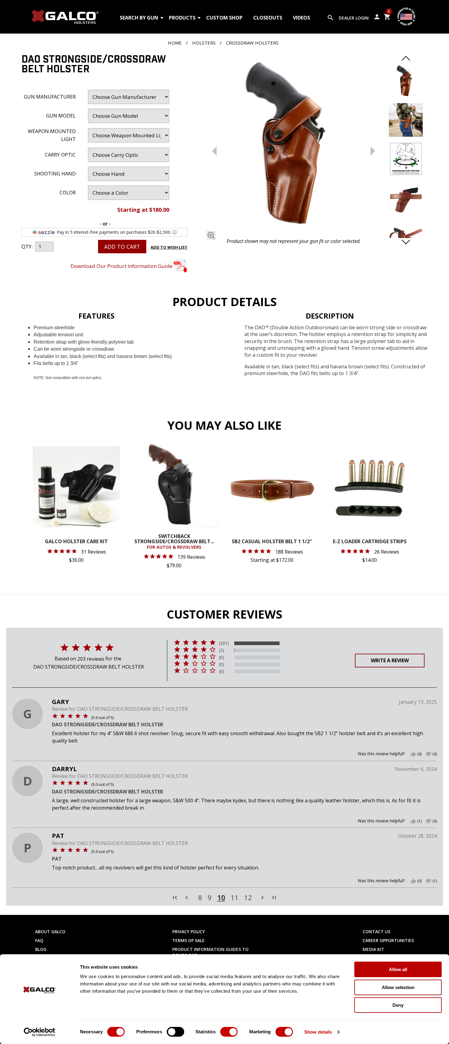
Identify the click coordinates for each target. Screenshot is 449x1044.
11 (235, 898)
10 (221, 897)
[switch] (175, 1032)
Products (182, 17)
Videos (301, 17)
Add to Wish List (169, 247)
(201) (224, 643)
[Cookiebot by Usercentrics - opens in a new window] (39, 1032)
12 (248, 898)
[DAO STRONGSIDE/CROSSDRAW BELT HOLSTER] (293, 145)
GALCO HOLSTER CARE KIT (76, 542)
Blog (40, 949)
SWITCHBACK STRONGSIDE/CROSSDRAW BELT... (174, 542)
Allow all (398, 969)
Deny (397, 1005)
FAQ (39, 940)
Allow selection (398, 987)
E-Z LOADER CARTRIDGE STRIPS (370, 542)
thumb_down (428, 754)
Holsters (204, 43)
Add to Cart (122, 246)
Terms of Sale (188, 940)
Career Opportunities (388, 940)
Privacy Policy (188, 931)
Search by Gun (139, 17)
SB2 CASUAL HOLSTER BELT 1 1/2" (272, 542)
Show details (318, 1032)
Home (175, 43)
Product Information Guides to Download (210, 952)
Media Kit (373, 949)
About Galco (50, 931)
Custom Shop (224, 17)
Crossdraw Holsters (252, 43)
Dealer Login (354, 18)
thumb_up (413, 754)
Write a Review (390, 660)
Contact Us (376, 931)
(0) (221, 657)
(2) (221, 650)
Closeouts (267, 17)
